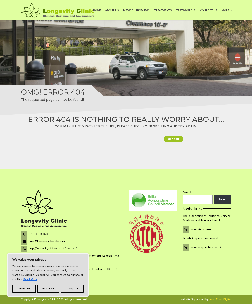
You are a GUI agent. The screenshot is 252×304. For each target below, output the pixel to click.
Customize (24, 288)
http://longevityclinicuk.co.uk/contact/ (53, 248)
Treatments (163, 10)
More (225, 10)
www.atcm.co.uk (201, 229)
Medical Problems (136, 10)
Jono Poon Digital (220, 299)
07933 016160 (38, 234)
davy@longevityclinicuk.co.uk (47, 241)
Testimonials (186, 10)
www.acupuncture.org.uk (206, 247)
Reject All (48, 288)
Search (173, 138)
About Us (112, 10)
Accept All (72, 288)
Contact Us (208, 10)
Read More (30, 279)
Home (97, 10)
